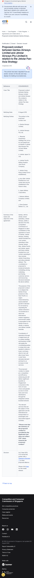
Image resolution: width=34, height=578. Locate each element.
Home (3, 31)
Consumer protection (8, 509)
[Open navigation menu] (31, 22)
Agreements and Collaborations (11, 33)
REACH (5, 556)
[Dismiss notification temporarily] (31, 7)
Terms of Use (6, 552)
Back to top (8, 483)
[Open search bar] (26, 22)
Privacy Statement (7, 549)
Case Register (12, 31)
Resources (5, 518)
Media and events (7, 515)
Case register (6, 512)
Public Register (22, 31)
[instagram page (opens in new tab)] (8, 529)
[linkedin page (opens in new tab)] (17, 529)
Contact (4, 533)
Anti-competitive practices (10, 506)
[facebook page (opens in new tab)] (3, 529)
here (27, 466)
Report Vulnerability (8, 546)
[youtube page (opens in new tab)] (12, 529)
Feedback (6, 537)
